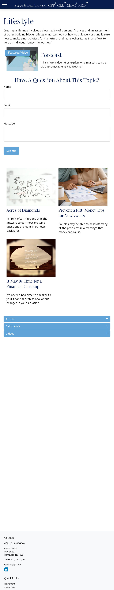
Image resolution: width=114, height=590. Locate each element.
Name (7, 86)
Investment (9, 587)
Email (7, 105)
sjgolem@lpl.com (12, 564)
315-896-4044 (17, 543)
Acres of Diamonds (23, 210)
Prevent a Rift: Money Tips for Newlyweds (81, 212)
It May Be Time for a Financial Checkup (24, 283)
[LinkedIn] (6, 569)
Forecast (51, 54)
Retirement (9, 583)
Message (9, 123)
